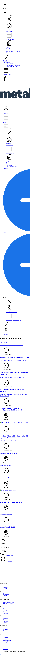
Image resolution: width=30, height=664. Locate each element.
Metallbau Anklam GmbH (8, 453)
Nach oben (5, 649)
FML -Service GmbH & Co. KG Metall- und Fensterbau (13, 360)
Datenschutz (9, 662)
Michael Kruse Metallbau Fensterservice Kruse (11, 345)
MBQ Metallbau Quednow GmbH (11, 502)
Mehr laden (9, 561)
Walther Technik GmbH (6, 514)
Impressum (2, 662)
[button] (9, 21)
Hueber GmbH (4, 478)
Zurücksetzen (9, 555)
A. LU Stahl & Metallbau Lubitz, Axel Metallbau (12, 377)
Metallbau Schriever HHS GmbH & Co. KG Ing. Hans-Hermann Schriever (14, 437)
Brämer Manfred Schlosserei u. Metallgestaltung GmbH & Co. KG (11, 409)
